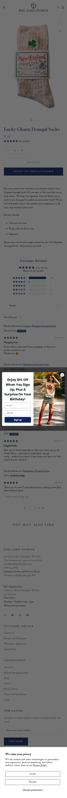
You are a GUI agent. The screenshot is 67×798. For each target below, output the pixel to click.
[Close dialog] (62, 375)
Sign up (18, 419)
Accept (32, 774)
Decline (33, 782)
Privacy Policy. (40, 765)
